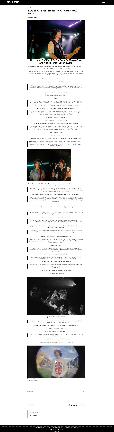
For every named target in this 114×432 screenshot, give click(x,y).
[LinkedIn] (63, 429)
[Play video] (56, 362)
